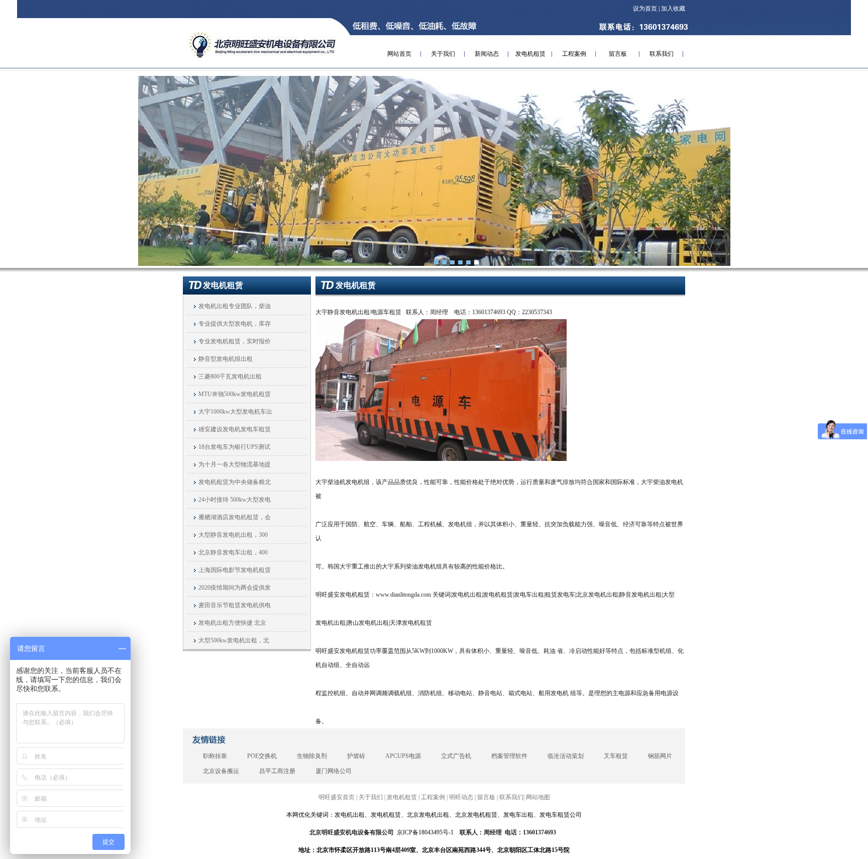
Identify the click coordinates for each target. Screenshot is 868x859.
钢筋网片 (660, 755)
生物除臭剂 (312, 755)
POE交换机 (262, 755)
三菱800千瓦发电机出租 (230, 376)
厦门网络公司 (333, 771)
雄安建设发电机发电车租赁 (234, 429)
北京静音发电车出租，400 (233, 552)
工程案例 (574, 53)
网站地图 (538, 797)
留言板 (618, 53)
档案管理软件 (509, 755)
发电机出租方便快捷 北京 (232, 622)
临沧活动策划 (566, 755)
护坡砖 (356, 755)
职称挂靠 (215, 755)
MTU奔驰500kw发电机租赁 (234, 394)
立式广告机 (456, 755)
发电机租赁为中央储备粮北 (234, 482)
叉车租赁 (616, 755)
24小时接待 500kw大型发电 (234, 499)
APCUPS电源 (403, 755)
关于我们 (443, 53)
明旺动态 (461, 797)
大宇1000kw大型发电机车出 (235, 411)
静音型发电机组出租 (225, 358)
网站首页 (399, 53)
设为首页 (645, 8)
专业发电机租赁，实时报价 (234, 341)
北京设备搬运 (221, 771)
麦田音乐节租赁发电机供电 (234, 605)
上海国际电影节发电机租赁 (234, 570)
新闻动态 (487, 53)
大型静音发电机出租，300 (233, 534)
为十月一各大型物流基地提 (234, 464)
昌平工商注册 (277, 771)
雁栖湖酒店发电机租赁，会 (234, 517)
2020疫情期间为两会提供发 (234, 587)
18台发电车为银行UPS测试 (234, 446)
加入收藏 (673, 8)
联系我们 (661, 53)
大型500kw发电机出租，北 (233, 640)
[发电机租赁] (434, 170)
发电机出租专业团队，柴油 (234, 306)
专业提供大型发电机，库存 (234, 323)
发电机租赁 (530, 53)
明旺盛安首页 (336, 797)
